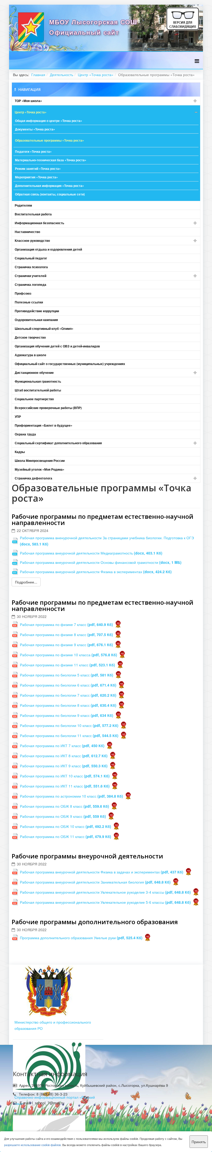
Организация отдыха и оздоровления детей (48, 249)
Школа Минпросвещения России (40, 460)
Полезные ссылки (29, 302)
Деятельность (61, 74)
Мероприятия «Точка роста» (36, 177)
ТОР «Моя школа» (28, 100)
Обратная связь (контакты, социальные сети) (50, 194)
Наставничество (27, 231)
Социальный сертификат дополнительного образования (58, 443)
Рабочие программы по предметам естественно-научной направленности (102, 519)
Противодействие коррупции (37, 311)
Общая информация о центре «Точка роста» (48, 120)
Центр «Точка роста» (95, 74)
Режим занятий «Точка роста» (38, 168)
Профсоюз (23, 293)
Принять (199, 1141)
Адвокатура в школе (30, 355)
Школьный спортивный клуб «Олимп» (44, 328)
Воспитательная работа (33, 214)
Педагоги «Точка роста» (33, 151)
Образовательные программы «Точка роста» (49, 140)
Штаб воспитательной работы (38, 390)
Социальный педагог (31, 258)
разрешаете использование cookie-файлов (32, 1145)
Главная (38, 74)
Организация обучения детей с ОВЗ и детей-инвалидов (57, 346)
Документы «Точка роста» (35, 129)
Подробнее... (26, 582)
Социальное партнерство (34, 399)
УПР (18, 416)
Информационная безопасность (39, 223)
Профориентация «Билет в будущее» (43, 425)
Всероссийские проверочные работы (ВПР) (48, 407)
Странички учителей (30, 275)
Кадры (20, 451)
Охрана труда (25, 434)
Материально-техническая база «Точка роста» (50, 160)
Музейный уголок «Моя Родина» (39, 469)
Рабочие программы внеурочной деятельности (87, 856)
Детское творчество (30, 337)
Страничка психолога (31, 267)
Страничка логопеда (30, 284)
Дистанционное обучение (34, 372)
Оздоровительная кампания (36, 319)
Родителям (23, 205)
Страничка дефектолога (33, 478)
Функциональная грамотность (38, 381)
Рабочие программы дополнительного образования (95, 921)
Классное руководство (32, 240)
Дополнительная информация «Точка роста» (49, 185)
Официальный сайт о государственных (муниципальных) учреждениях (70, 363)
